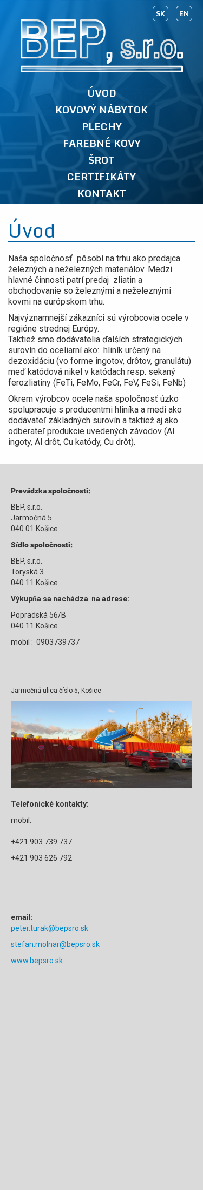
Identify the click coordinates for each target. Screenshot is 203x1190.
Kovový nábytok (101, 110)
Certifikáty (101, 177)
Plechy (102, 126)
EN (184, 13)
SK (160, 13)
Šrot (101, 160)
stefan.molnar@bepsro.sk (55, 944)
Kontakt (101, 193)
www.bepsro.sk (37, 960)
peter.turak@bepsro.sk (49, 928)
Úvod (101, 93)
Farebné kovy (102, 143)
